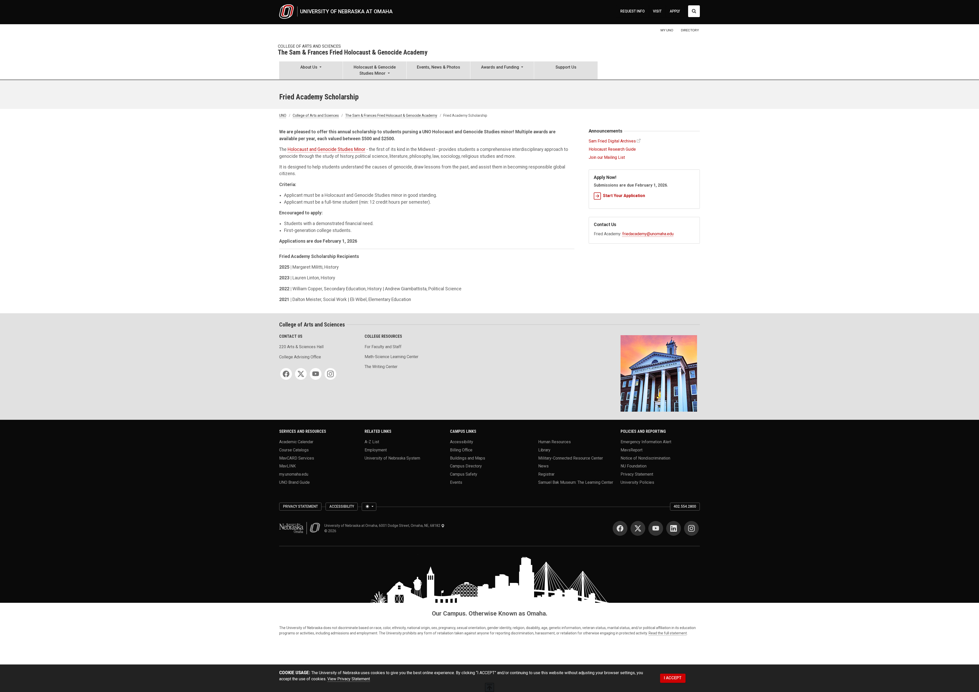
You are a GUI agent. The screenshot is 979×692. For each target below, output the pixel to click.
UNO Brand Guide (294, 482)
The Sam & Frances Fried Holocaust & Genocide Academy (352, 52)
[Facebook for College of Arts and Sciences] (286, 374)
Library (544, 450)
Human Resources (554, 441)
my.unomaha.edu (293, 474)
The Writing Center (381, 366)
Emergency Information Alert (646, 441)
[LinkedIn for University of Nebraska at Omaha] (673, 528)
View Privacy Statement (348, 678)
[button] (311, 70)
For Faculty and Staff (383, 346)
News (543, 466)
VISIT (657, 11)
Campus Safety (463, 474)
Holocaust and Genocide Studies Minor (326, 149)
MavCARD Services (296, 457)
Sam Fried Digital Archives (612, 141)
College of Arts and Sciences (309, 46)
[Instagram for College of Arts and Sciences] (330, 374)
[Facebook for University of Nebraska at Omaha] (620, 528)
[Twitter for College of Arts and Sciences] (301, 374)
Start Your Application (624, 195)
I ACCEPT (672, 677)
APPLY (675, 11)
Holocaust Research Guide (612, 149)
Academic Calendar (296, 441)
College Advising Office (300, 357)
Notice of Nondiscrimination (645, 457)
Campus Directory (466, 466)
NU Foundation (634, 466)
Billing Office (461, 450)
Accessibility (461, 441)
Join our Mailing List (607, 157)
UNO (282, 115)
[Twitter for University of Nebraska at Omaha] (637, 528)
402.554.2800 (685, 506)
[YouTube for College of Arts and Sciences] (315, 374)
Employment (376, 450)
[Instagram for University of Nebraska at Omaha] (691, 528)
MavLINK (287, 466)
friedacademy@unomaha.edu (648, 233)
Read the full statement (668, 633)
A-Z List (372, 441)
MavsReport (631, 450)
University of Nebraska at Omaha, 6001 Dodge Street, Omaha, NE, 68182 (382, 526)
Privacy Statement (637, 474)
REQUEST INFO (632, 11)
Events (456, 482)
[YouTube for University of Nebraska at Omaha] (655, 528)
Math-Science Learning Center (391, 356)
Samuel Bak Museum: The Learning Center (575, 482)
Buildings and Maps (467, 457)
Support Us (566, 67)
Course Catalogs (294, 450)
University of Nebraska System (392, 457)
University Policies (637, 482)
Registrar (546, 474)
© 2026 (331, 531)
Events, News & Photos (438, 67)
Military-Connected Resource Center (570, 457)
